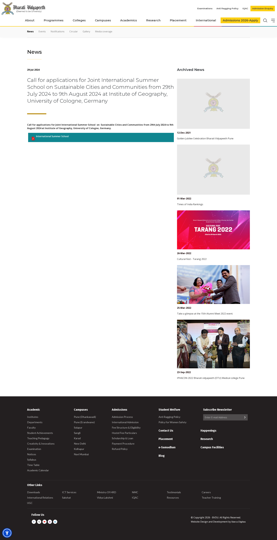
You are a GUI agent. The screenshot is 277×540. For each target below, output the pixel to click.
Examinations (204, 8)
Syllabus (31, 459)
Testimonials (174, 492)
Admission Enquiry (262, 8)
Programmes (53, 20)
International (206, 20)
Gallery (86, 31)
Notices (31, 454)
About (29, 20)
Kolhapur (79, 448)
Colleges (79, 20)
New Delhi (80, 443)
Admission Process (122, 416)
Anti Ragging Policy (227, 8)
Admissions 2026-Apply (240, 20)
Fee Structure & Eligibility (126, 427)
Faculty (31, 427)
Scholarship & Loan (122, 438)
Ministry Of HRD (106, 492)
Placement (178, 20)
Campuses (103, 20)
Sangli (77, 432)
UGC (29, 502)
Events (42, 31)
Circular (73, 31)
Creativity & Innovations (41, 443)
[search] (265, 20)
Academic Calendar (38, 470)
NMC (135, 492)
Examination (34, 448)
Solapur (78, 427)
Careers (206, 492)
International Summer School (52, 136)
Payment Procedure (123, 443)
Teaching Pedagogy (38, 438)
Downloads (33, 492)
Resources (173, 497)
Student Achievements (40, 432)
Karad (77, 438)
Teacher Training (211, 497)
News (30, 31)
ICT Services (69, 492)
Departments (34, 422)
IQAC (245, 8)
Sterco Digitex (238, 521)
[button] (7, 533)
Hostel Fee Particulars (124, 432)
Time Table (33, 465)
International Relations (40, 497)
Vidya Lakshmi (105, 497)
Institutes (32, 416)
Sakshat (66, 497)
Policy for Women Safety (172, 422)
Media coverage (103, 31)
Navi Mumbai (81, 454)
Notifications (57, 31)
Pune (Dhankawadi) (85, 416)
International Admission (125, 422)
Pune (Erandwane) (84, 422)
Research (153, 20)
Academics (128, 20)
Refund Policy (120, 448)
